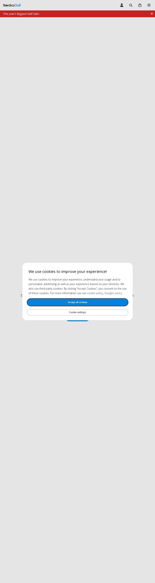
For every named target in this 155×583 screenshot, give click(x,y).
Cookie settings (77, 312)
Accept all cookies (77, 302)
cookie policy (95, 293)
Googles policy (113, 293)
